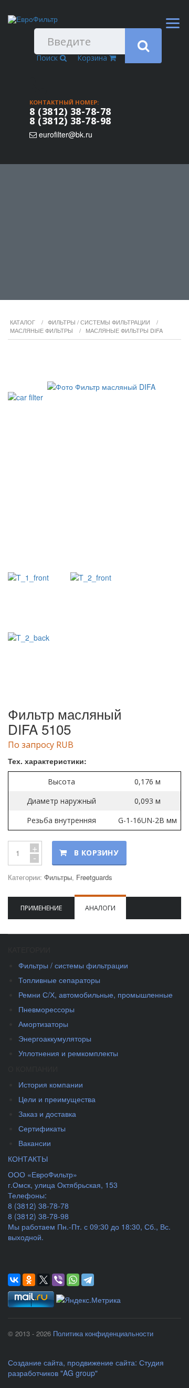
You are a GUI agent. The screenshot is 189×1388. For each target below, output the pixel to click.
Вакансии (34, 1143)
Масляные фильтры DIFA (124, 330)
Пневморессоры (46, 1009)
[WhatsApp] (73, 1280)
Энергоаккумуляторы (54, 1038)
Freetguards (94, 877)
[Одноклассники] (29, 1280)
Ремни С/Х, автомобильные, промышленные (95, 994)
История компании (50, 1084)
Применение (41, 908)
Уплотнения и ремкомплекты (68, 1053)
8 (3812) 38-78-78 (70, 111)
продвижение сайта (101, 1362)
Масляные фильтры (41, 330)
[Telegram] (87, 1280)
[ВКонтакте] (14, 1280)
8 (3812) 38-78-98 (70, 120)
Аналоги (100, 908)
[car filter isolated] (94, 457)
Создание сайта (35, 1362)
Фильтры (58, 877)
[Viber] (58, 1280)
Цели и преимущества (57, 1099)
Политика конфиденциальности (103, 1333)
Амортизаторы (43, 1024)
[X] (43, 1280)
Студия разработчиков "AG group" (86, 1367)
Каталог (22, 322)
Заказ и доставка (47, 1113)
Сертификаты (42, 1128)
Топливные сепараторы (59, 980)
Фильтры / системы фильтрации (99, 322)
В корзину (96, 853)
